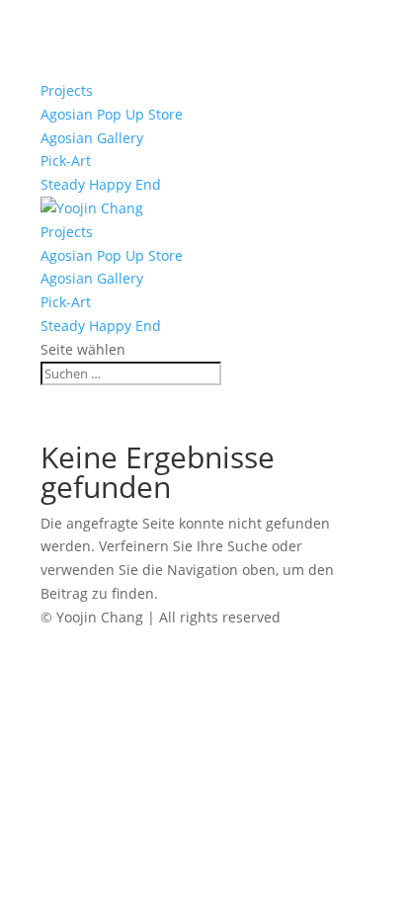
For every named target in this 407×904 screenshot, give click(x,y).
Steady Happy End (101, 184)
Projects (67, 90)
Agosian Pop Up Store (112, 114)
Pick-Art (66, 160)
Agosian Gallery (92, 137)
